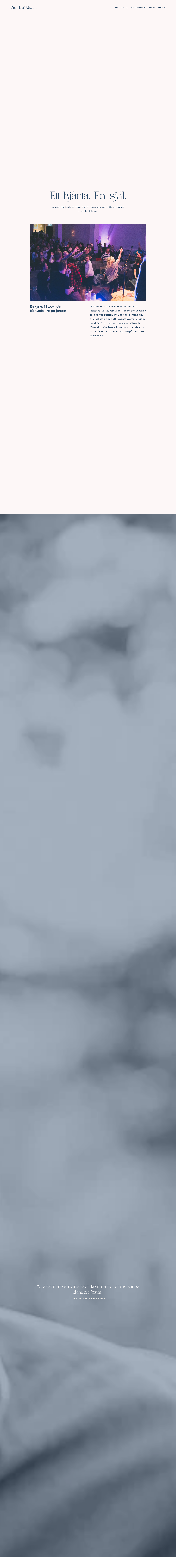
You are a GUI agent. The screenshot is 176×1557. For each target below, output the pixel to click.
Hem (116, 7)
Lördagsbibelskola (138, 7)
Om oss (152, 7)
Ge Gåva (161, 7)
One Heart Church (23, 7)
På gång (125, 7)
